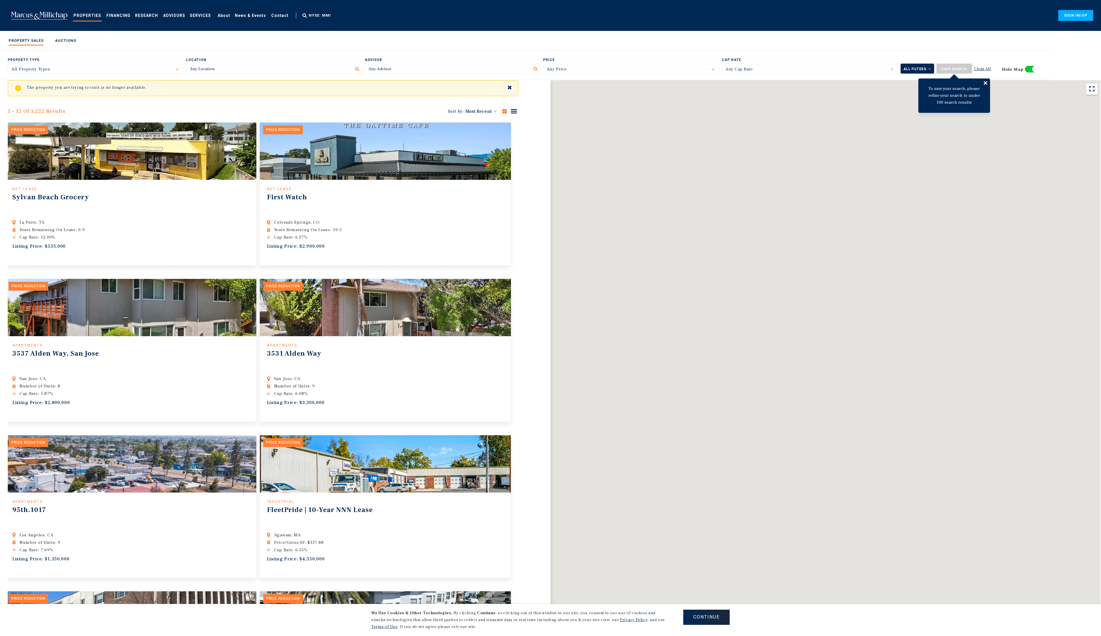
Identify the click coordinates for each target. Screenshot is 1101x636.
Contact (279, 15)
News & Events (250, 15)
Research (146, 15)
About (224, 15)
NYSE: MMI (320, 15)
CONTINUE (706, 617)
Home (39, 15)
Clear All (982, 69)
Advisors (174, 15)
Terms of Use (384, 626)
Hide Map (1013, 69)
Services (200, 15)
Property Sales (26, 40)
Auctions (65, 40)
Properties (87, 15)
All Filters (914, 69)
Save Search (954, 69)
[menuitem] (87, 15)
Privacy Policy (633, 620)
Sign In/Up (1076, 15)
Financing (118, 15)
